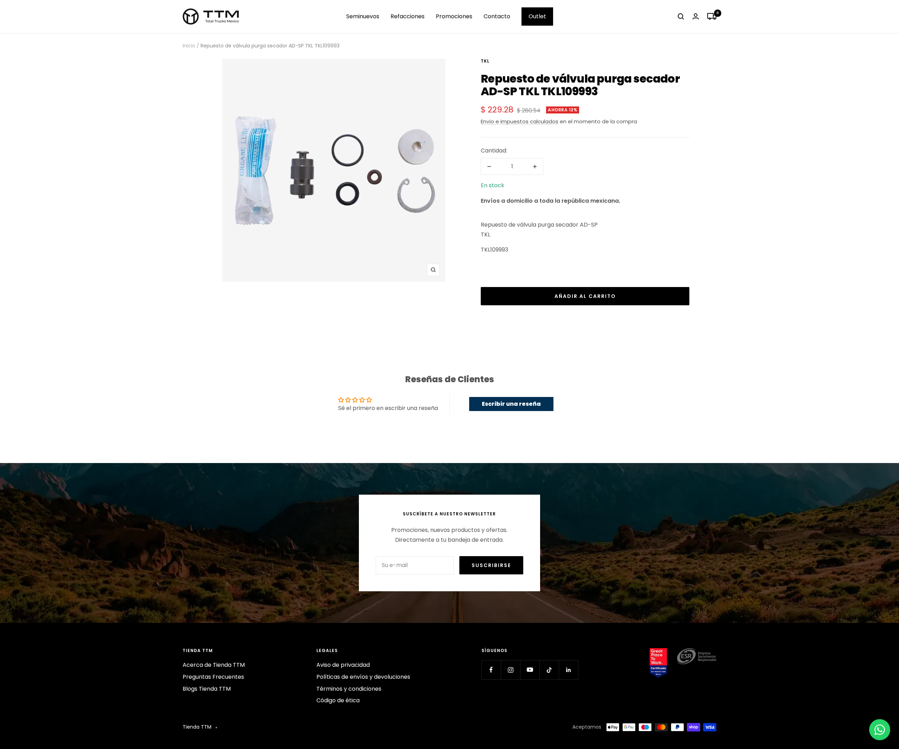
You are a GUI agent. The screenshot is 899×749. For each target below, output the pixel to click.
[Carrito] (711, 16)
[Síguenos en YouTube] (529, 669)
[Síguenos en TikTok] (549, 669)
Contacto (497, 16)
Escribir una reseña (511, 404)
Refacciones (408, 16)
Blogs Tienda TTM (207, 689)
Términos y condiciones (348, 689)
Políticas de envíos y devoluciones (363, 677)
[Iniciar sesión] (696, 16)
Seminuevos (362, 16)
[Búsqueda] (681, 16)
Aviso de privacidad (343, 665)
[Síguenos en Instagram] (510, 669)
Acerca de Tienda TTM (214, 665)
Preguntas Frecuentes (213, 677)
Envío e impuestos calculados (519, 121)
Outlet (537, 16)
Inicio (189, 45)
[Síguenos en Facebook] (491, 669)
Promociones (454, 16)
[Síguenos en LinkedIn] (568, 669)
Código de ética (338, 700)
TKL (485, 61)
